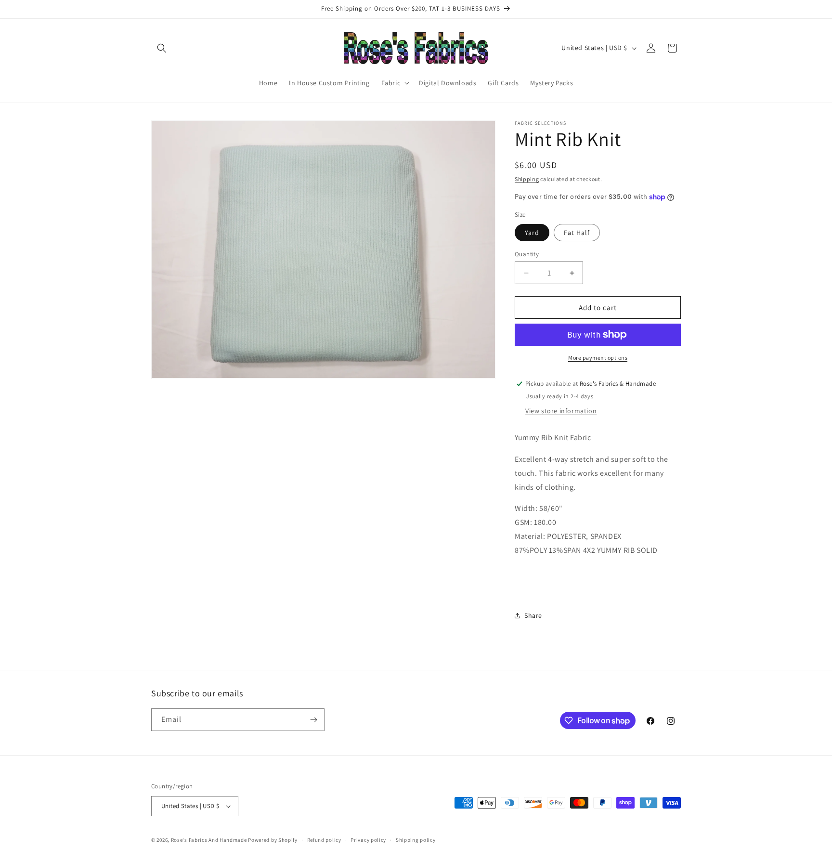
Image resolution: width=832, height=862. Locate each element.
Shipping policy (416, 839)
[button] (161, 48)
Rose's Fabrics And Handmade (209, 839)
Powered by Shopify (273, 839)
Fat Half (577, 232)
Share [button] (533, 615)
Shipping (527, 179)
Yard (532, 232)
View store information (561, 410)
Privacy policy (368, 839)
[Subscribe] (313, 719)
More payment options (597, 357)
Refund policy (324, 839)
